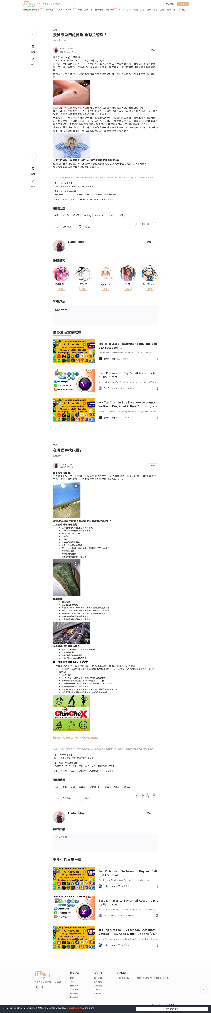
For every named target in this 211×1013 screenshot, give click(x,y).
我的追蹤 (98, 989)
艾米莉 (83, 284)
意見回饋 (74, 993)
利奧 (127, 284)
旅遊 (136, 9)
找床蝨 (116, 786)
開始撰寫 (183, 3)
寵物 (169, 9)
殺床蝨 (76, 215)
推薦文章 (88, 9)
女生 (142, 9)
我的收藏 (98, 985)
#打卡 (133, 977)
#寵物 (120, 977)
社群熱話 (49, 9)
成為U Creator (65, 9)
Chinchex (100, 215)
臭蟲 (121, 215)
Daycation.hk (105, 284)
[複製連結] (33, 208)
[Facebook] (33, 187)
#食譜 (139, 977)
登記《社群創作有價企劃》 (83, 186)
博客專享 (110, 9)
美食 (129, 9)
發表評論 (61, 309)
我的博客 (98, 993)
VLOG (122, 9)
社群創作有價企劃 (31, 9)
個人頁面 (98, 977)
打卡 (68, 194)
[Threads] (33, 201)
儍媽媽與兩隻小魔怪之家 (61, 284)
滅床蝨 (66, 215)
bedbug (87, 215)
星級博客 (99, 9)
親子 (155, 9)
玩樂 (149, 9)
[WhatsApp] (33, 194)
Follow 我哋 (105, 199)
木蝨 (65, 786)
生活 (162, 9)
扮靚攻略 (102, 194)
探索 (80, 9)
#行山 (126, 977)
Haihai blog (66, 48)
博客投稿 (74, 997)
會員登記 (170, 3)
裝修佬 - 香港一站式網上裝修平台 (149, 284)
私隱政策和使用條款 (75, 1008)
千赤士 (112, 215)
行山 (175, 9)
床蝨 (56, 215)
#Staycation (156, 977)
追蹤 (153, 50)
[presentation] (53, 274)
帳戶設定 (98, 981)
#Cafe (146, 977)
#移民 (166, 977)
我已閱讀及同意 (172, 1009)
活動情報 (112, 194)
